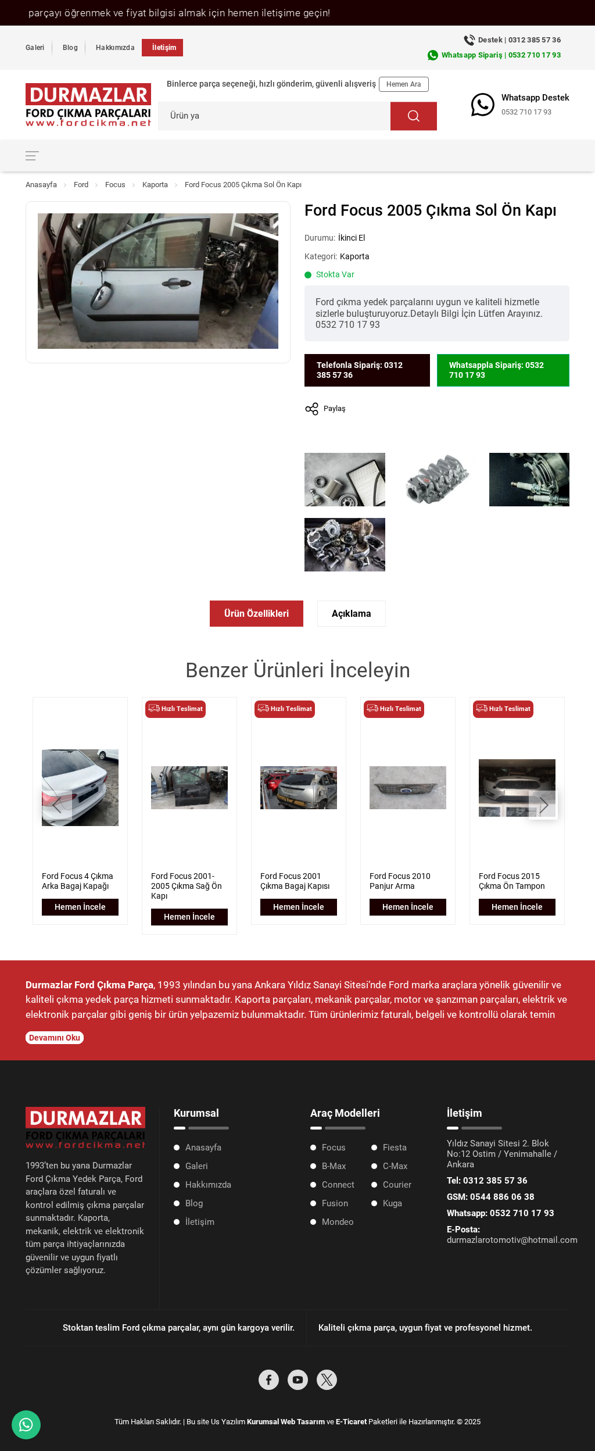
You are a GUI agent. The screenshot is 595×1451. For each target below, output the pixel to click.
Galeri (35, 48)
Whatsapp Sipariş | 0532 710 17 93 (501, 55)
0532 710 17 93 (526, 112)
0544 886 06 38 (491, 1197)
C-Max (395, 1166)
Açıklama (351, 613)
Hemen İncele (80, 907)
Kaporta (155, 184)
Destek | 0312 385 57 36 (519, 39)
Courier (397, 1185)
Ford (81, 184)
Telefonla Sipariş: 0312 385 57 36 (360, 370)
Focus (115, 184)
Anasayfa (41, 184)
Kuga (392, 1203)
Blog (70, 48)
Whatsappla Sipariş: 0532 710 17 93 (496, 370)
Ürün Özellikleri (256, 613)
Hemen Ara (403, 84)
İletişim (164, 48)
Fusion (335, 1203)
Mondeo (338, 1222)
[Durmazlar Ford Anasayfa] (88, 104)
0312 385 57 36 (487, 1180)
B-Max (334, 1166)
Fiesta (395, 1147)
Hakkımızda (115, 48)
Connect (338, 1185)
